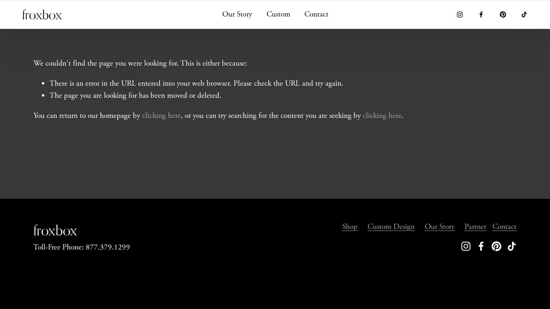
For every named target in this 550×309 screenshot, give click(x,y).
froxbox (42, 14)
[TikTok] (524, 14)
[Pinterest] (503, 14)
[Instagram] (459, 14)
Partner (475, 227)
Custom (278, 14)
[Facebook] (481, 14)
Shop (350, 227)
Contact (316, 14)
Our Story (237, 14)
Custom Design (391, 227)
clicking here (161, 116)
